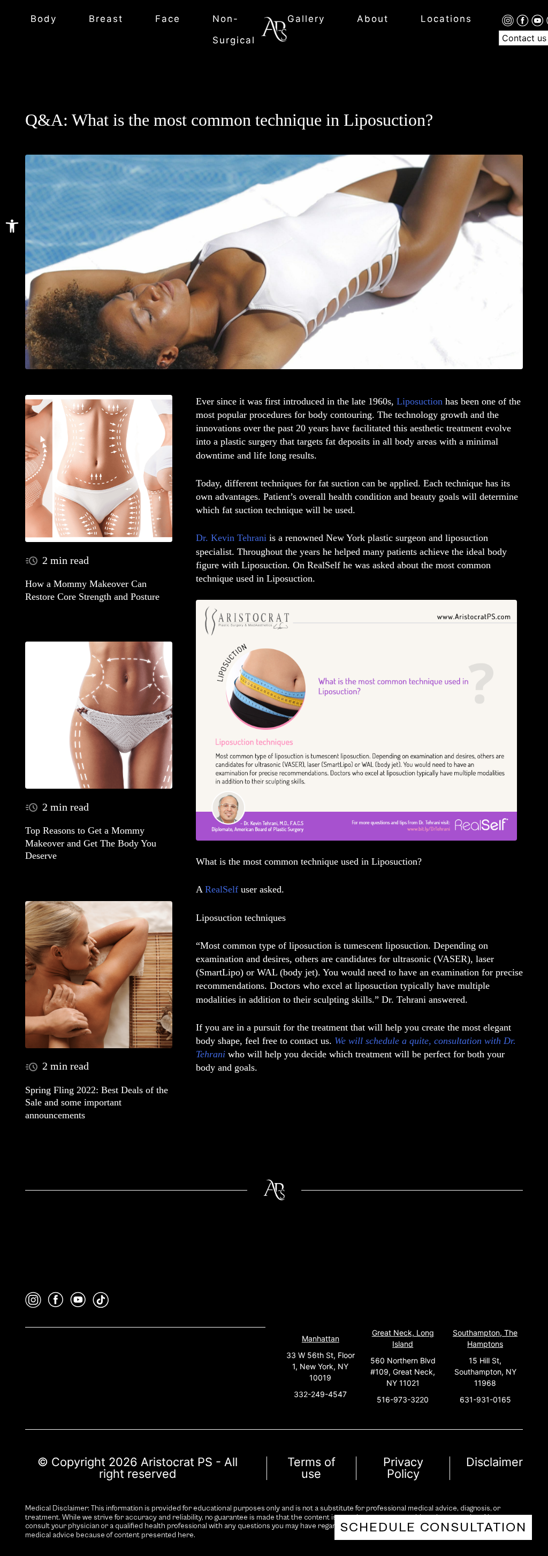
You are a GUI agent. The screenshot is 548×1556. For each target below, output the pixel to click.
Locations (446, 18)
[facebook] (523, 19)
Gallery (306, 18)
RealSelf (221, 889)
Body (44, 18)
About (373, 18)
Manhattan (320, 1338)
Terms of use (311, 1468)
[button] (12, 226)
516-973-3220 (403, 1399)
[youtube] (538, 19)
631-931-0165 (485, 1399)
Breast (106, 18)
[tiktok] (101, 1300)
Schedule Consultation (433, 1527)
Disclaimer (494, 1462)
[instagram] (509, 19)
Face (167, 18)
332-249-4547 (320, 1394)
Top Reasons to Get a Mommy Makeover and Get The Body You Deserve (90, 843)
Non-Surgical (233, 29)
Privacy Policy (403, 1468)
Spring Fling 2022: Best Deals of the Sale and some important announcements (96, 1102)
